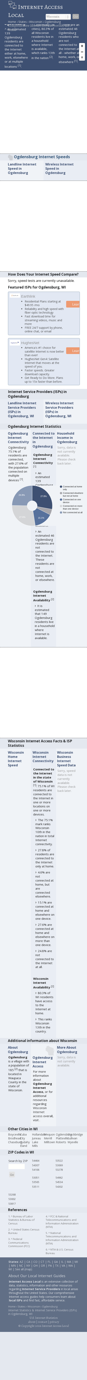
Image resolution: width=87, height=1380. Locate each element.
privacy (54, 1322)
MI (76, 1262)
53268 (12, 1195)
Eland (23, 1146)
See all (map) (23, 1270)
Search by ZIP (18, 1162)
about (32, 1322)
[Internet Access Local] (13, 7)
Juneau (36, 1139)
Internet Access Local (35, 11)
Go (75, 16)
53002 (12, 1200)
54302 (59, 1187)
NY (28, 1266)
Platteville (62, 1139)
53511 (35, 1187)
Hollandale (39, 1135)
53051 (35, 1178)
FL (49, 1262)
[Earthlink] (15, 296)
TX (56, 1266)
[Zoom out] (82, 52)
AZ (21, 1262)
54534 (59, 1183)
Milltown (49, 1143)
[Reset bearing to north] (82, 58)
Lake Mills (35, 1144)
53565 (35, 1183)
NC (21, 1266)
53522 (59, 1161)
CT (42, 1262)
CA (28, 1262)
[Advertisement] (43, 108)
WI (10, 1270)
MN (13, 1266)
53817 (12, 1204)
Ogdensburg (64, 1135)
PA (50, 1266)
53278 (59, 1170)
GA (56, 1262)
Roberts (61, 1143)
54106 (35, 1170)
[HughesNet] (15, 344)
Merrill (48, 1139)
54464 (35, 1161)
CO (35, 1262)
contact (42, 1322)
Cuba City (23, 1137)
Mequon (49, 1135)
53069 (59, 1166)
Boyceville (14, 1135)
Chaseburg (15, 1143)
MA (69, 1262)
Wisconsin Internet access (40, 1112)
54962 (59, 1178)
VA (63, 1266)
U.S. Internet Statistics (44, 1318)
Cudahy (25, 1143)
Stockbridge (75, 1135)
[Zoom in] (82, 46)
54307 (35, 1166)
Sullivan (72, 1139)
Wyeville (73, 1143)
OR (43, 1266)
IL (62, 1262)
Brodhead (14, 1139)
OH (35, 1266)
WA (70, 1266)
